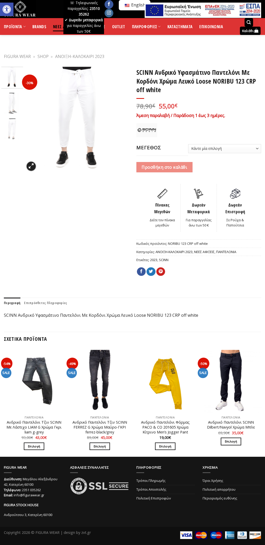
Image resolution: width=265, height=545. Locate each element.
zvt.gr (86, 532)
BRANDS (39, 27)
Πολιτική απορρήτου (219, 489)
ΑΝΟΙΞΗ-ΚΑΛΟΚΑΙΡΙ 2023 (79, 56)
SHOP (43, 56)
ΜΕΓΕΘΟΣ (148, 147)
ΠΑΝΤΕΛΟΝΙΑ (226, 251)
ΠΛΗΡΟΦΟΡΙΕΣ (144, 28)
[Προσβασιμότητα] (6, 9)
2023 (153, 259)
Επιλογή (34, 446)
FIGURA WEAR (17, 56)
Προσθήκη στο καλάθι (164, 167)
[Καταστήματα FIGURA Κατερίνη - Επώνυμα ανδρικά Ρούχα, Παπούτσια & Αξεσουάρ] (30, 9)
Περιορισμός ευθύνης (220, 498)
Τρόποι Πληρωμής (150, 480)
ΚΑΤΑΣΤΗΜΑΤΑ (180, 27)
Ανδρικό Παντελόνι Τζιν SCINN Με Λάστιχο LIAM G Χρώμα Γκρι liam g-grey (34, 427)
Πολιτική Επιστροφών (153, 498)
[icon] (109, 4)
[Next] (121, 119)
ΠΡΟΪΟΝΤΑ (13, 28)
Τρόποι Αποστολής (151, 489)
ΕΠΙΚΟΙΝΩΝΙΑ (211, 27)
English (137, 5)
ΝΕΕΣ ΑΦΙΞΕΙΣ (204, 251)
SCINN (163, 259)
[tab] (12, 303)
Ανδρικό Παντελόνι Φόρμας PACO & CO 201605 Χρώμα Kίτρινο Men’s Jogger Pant (165, 427)
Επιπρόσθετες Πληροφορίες (45, 302)
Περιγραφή (12, 302)
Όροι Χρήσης (213, 480)
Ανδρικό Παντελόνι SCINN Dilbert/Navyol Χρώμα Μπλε (231, 425)
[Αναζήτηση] (249, 22)
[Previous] (33, 119)
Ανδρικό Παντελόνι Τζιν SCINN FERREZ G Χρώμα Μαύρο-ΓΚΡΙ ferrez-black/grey (99, 427)
